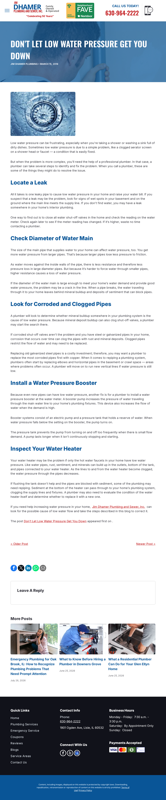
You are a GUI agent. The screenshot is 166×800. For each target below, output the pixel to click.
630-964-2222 (122, 12)
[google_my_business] (77, 753)
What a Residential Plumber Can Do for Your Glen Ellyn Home (130, 664)
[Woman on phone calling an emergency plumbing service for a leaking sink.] (34, 639)
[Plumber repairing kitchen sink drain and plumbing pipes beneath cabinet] (83, 639)
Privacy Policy (85, 790)
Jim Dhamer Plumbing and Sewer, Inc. (118, 506)
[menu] (7, 10)
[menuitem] (34, 717)
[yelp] (70, 753)
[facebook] (63, 753)
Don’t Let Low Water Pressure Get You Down (55, 521)
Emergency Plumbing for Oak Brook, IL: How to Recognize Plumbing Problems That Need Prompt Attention (34, 666)
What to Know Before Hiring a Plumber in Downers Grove (82, 661)
